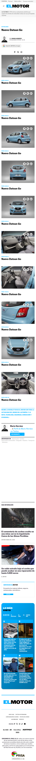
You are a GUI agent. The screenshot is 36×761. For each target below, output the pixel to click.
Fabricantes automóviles (8, 440)
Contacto (21, 719)
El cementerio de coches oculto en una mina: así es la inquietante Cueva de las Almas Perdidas (17, 533)
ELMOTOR (6, 615)
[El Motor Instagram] (19, 724)
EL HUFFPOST (13, 615)
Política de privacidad (20, 714)
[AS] (11, 730)
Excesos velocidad (28, 1)
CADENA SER (28, 615)
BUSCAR (8, 594)
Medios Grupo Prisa (18, 759)
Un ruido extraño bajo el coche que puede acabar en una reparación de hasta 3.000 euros (17, 570)
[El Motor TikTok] (22, 724)
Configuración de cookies (12, 717)
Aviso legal (11, 714)
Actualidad (4, 26)
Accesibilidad (14, 719)
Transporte (31, 440)
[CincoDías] (17, 730)
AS (23, 615)
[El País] (6, 730)
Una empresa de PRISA (18, 754)
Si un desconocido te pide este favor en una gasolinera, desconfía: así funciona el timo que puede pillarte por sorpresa (10, 678)
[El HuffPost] (27, 730)
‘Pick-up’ (10, 1)
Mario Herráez (17, 38)
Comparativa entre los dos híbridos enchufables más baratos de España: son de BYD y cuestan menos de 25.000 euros (25, 678)
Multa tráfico (18, 1)
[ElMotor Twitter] (17, 724)
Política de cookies (24, 717)
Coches (22, 439)
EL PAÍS (19, 615)
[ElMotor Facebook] (14, 724)
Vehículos (4, 442)
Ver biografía (15, 434)
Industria (24, 440)
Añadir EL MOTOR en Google (13, 46)
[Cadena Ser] (17, 732)
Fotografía (19, 440)
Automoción (15, 439)
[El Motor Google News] (25, 724)
